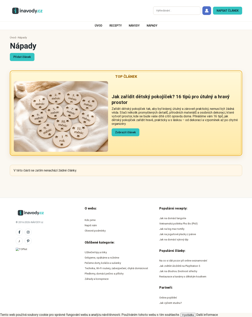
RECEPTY (115, 25)
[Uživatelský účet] (206, 10)
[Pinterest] (28, 241)
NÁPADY (152, 25)
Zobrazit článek (125, 132)
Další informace (207, 315)
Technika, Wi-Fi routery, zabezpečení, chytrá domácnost (116, 268)
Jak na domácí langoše (172, 218)
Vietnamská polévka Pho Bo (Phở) (178, 223)
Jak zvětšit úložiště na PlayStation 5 (179, 265)
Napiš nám (91, 225)
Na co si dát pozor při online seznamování (183, 260)
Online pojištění (168, 297)
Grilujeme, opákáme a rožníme (102, 257)
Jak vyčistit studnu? (170, 302)
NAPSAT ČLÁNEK (228, 10)
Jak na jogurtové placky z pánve (177, 234)
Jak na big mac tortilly (171, 228)
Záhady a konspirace (96, 278)
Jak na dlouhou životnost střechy (178, 271)
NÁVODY (134, 25)
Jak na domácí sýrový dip (173, 239)
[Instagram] (28, 232)
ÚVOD (98, 25)
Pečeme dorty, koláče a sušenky (103, 262)
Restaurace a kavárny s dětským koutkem (182, 276)
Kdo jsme (90, 220)
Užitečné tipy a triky (96, 252)
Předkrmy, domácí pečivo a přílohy (104, 273)
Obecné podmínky (95, 230)
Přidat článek (22, 56)
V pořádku (188, 314)
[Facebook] (19, 232)
